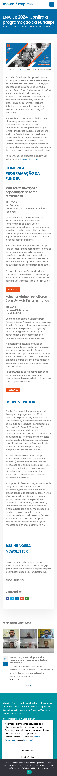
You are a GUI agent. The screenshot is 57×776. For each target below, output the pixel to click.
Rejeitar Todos (27, 757)
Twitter (12, 598)
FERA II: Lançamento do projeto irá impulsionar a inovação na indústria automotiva (28, 660)
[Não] (53, 767)
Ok (29, 772)
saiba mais (14, 679)
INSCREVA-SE (13, 289)
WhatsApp (27, 598)
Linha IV (20, 69)
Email (22, 598)
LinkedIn (17, 598)
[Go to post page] (28, 640)
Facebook (7, 598)
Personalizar (27, 750)
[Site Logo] (18, 4)
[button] (51, 4)
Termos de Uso (29, 740)
